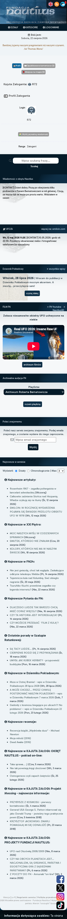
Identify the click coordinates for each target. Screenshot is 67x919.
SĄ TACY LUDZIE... (21, 648)
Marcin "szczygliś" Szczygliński (47, 903)
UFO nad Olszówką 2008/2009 (27, 851)
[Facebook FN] (60, 879)
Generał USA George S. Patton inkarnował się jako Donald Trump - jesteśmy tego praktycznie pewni (36, 813)
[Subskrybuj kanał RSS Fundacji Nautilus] (56, 4)
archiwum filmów (32, 364)
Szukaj (34, 166)
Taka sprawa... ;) (19, 764)
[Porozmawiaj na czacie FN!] (62, 4)
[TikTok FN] (60, 905)
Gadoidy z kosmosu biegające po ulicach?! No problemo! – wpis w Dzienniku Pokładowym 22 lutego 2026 (36, 708)
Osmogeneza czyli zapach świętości (30, 775)
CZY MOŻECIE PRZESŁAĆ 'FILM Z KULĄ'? (34, 622)
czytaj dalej (32, 293)
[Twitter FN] (60, 888)
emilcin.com (58, 229)
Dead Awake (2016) (20, 742)
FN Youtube (55, 307)
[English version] (50, 4)
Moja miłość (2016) (20, 738)
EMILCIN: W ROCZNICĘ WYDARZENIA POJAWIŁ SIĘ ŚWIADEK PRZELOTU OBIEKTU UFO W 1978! (36, 511)
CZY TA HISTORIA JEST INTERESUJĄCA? (33, 615)
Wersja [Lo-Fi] (9, 897)
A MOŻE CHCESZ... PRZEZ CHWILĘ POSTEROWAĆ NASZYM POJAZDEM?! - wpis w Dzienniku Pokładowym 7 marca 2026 (36, 693)
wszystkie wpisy (56, 269)
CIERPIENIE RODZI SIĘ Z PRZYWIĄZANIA (34, 652)
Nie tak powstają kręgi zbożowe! (28, 768)
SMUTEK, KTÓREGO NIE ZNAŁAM (29, 541)
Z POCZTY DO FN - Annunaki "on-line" (32, 874)
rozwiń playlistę (33, 404)
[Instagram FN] (60, 897)
